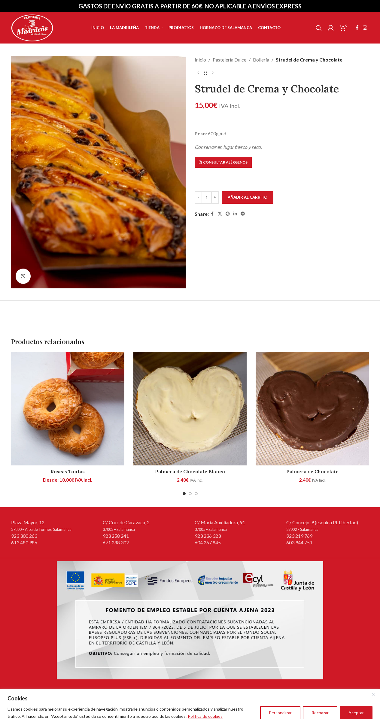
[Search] (319, 28)
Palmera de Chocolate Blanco (190, 471)
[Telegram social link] (243, 214)
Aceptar (356, 712)
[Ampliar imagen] (23, 276)
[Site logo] (32, 27)
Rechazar (320, 712)
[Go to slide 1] (184, 493)
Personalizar (280, 712)
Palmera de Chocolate (312, 471)
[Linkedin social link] (235, 214)
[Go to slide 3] (196, 493)
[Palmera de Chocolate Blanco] (190, 408)
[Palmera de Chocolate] (312, 408)
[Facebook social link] (357, 27)
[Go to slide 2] (190, 493)
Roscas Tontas (67, 471)
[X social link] (220, 214)
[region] (190, 707)
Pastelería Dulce (229, 59)
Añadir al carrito (247, 197)
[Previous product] (198, 73)
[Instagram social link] (365, 27)
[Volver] (205, 73)
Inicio (200, 59)
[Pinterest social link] (228, 214)
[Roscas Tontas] (67, 408)
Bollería (261, 59)
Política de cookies (205, 716)
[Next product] (212, 73)
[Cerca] (373, 694)
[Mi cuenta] (331, 28)
